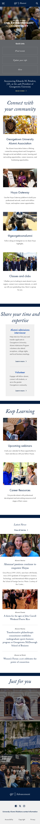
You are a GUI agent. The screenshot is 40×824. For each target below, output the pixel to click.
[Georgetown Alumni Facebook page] (15, 806)
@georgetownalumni (20, 236)
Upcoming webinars (20, 446)
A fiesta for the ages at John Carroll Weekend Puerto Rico (20, 617)
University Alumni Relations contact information (20, 811)
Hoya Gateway (20, 192)
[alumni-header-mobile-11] (20, 3)
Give (20, 70)
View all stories (20, 530)
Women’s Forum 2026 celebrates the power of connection (20, 660)
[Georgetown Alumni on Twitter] (20, 806)
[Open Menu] (3, 3)
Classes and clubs (20, 276)
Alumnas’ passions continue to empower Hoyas (20, 566)
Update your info (20, 60)
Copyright (22, 819)
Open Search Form (37, 3)
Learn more (20, 361)
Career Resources (20, 490)
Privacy (32, 819)
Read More (20, 91)
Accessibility (9, 819)
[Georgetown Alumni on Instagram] (24, 806)
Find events (20, 51)
